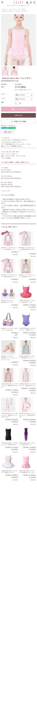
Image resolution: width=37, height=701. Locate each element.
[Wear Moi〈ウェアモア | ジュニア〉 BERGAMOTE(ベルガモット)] (26, 239)
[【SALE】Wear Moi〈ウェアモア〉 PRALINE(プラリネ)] (26, 292)
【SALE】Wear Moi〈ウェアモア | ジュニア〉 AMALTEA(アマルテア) (9, 385)
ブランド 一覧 (12, 9)
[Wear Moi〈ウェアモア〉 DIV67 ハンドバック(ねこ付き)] (8, 320)
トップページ (4, 9)
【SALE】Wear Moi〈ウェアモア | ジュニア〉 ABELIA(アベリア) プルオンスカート (9, 415)
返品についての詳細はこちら (10, 125)
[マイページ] (27, 3)
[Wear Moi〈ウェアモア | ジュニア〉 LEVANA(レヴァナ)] (26, 266)
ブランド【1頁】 (21, 9)
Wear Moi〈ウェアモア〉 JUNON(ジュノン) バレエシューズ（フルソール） (9, 357)
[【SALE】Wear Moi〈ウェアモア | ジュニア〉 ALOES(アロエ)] (8, 434)
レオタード (18, 11)
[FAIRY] (18, 3)
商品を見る (15, 254)
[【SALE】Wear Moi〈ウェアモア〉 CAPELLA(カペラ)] (26, 434)
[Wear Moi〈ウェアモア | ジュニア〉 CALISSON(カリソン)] (8, 239)
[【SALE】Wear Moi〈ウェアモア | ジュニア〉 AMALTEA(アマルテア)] (8, 375)
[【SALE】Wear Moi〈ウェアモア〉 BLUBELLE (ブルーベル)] (26, 462)
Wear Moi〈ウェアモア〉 (8, 11)
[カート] (31, 3)
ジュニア (25, 11)
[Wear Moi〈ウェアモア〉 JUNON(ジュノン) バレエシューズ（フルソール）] (8, 347)
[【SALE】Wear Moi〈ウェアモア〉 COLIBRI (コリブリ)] (8, 462)
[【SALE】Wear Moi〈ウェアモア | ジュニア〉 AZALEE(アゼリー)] (26, 375)
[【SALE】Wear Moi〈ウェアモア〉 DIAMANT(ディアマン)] (26, 347)
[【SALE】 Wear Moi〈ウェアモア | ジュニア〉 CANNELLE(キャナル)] (26, 405)
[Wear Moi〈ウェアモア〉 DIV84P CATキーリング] (8, 292)
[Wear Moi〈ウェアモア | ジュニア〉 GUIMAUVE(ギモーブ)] (8, 266)
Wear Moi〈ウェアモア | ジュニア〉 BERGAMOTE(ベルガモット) (27, 249)
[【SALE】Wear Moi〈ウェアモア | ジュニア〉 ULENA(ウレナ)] (26, 320)
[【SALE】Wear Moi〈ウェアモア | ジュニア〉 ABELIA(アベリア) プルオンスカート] (8, 405)
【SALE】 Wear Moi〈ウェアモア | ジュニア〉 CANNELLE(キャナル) (27, 415)
